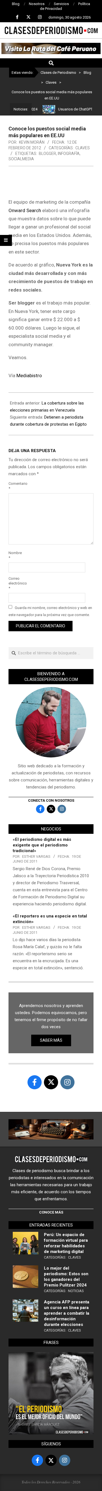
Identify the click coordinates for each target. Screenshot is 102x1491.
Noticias (76, 1291)
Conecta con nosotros (51, 800)
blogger (47, 153)
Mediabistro (29, 375)
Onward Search (24, 210)
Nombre (14, 555)
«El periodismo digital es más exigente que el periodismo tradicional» (42, 845)
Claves (82, 148)
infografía (69, 153)
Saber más (51, 1040)
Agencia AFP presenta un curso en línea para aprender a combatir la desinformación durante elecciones (66, 1313)
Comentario (14, 485)
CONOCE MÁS (51, 1212)
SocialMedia (21, 159)
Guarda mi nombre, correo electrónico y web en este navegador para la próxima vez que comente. (50, 611)
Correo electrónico (14, 583)
